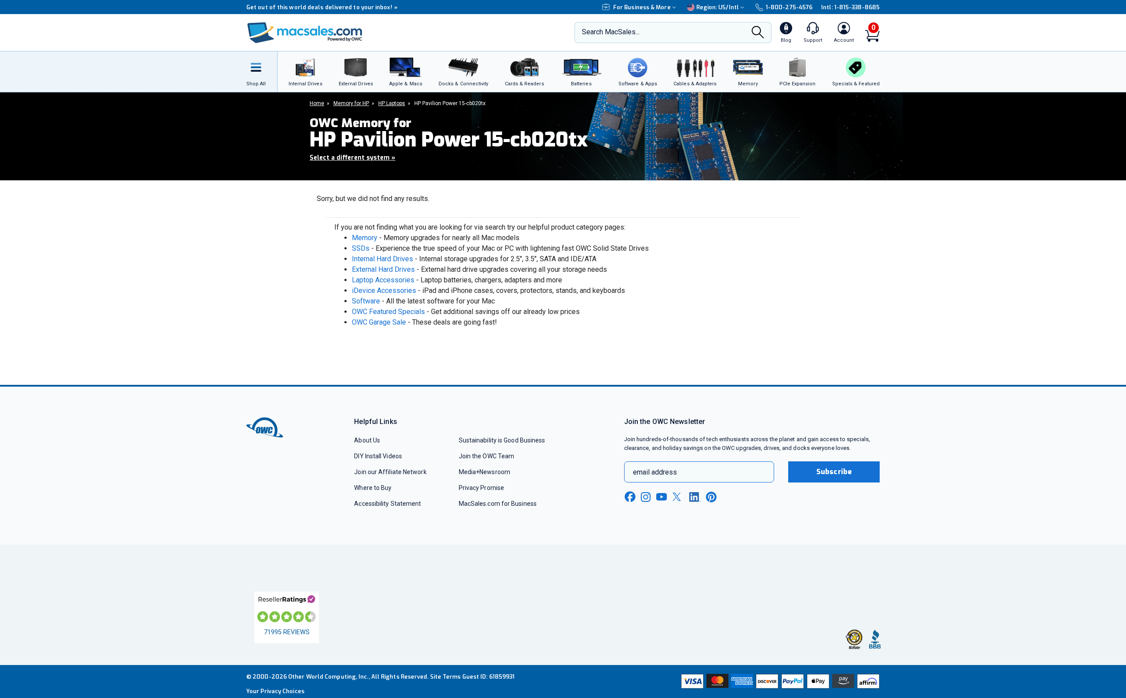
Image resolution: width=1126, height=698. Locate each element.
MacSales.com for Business (498, 503)
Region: (717, 7)
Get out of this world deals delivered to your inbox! (322, 7)
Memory (364, 238)
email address (655, 472)
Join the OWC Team (487, 456)
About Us (367, 440)
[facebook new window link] (630, 497)
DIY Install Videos (378, 456)
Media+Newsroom (484, 471)
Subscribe (834, 471)
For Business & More (642, 7)
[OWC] (304, 33)
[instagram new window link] (646, 497)
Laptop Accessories (383, 280)
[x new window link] (678, 497)
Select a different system (352, 157)
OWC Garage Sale (379, 322)
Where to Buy (372, 487)
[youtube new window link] (661, 497)
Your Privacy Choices (275, 691)
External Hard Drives (383, 269)
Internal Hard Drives (382, 259)
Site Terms (445, 676)
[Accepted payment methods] (779, 681)
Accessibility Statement (387, 503)
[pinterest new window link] (711, 497)
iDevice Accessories (384, 290)
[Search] (758, 33)
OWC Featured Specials (388, 311)
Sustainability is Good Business (502, 440)
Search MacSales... (611, 32)
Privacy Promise (481, 487)
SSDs (360, 248)
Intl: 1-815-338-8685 (850, 7)
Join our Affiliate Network (390, 471)
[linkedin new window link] (695, 497)
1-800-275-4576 (789, 7)
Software (366, 301)
